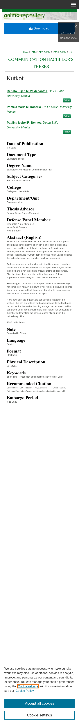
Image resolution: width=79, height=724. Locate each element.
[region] (39, 693)
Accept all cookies (39, 703)
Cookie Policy (25, 690)
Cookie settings (28, 686)
